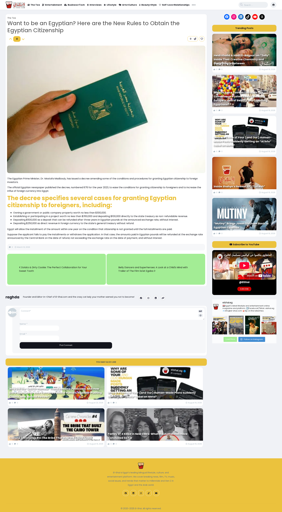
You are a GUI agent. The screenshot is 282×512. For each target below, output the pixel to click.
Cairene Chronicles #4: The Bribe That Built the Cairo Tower (50, 438)
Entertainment (53, 4)
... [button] (194, 4)
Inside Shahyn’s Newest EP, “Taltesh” (239, 186)
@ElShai (244, 282)
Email (23, 333)
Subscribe (244, 289)
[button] (192, 38)
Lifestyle (111, 4)
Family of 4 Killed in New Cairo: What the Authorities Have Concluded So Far (147, 436)
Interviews (95, 4)
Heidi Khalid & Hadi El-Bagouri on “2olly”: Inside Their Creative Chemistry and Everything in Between (242, 59)
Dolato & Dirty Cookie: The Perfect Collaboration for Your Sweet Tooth (53, 269)
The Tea (35, 4)
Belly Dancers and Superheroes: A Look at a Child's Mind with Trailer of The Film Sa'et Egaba (153, 269)
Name (23, 323)
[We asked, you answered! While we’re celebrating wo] (219, 325)
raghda (12, 297)
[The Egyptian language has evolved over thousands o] (268, 325)
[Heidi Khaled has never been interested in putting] (252, 325)
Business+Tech (76, 4)
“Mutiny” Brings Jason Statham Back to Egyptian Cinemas (241, 225)
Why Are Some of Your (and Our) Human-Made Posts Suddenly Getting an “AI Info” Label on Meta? (152, 394)
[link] (201, 38)
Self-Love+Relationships (175, 4)
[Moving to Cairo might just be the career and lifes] (236, 325)
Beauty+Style (149, 4)
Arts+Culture (129, 4)
